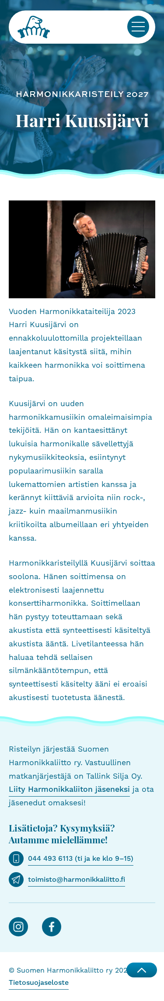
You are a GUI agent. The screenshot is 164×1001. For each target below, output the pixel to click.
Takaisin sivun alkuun (141, 970)
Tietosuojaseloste (39, 982)
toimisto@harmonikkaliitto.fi (76, 879)
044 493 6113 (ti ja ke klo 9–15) (80, 858)
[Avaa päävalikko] (138, 27)
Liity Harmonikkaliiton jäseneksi (69, 789)
